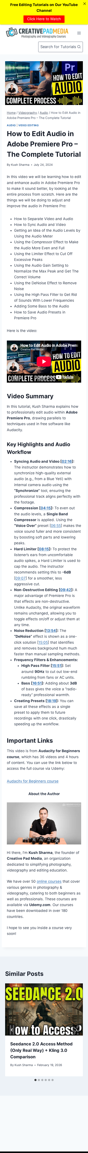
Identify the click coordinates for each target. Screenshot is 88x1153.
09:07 (20, 578)
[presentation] (44, 1009)
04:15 (46, 508)
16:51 (37, 683)
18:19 (51, 701)
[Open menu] (79, 33)
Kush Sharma (20, 164)
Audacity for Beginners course (33, 781)
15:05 (43, 642)
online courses (49, 881)
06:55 (56, 525)
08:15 (44, 549)
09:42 (65, 590)
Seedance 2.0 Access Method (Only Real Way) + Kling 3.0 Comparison (41, 1050)
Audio (11, 125)
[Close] (84, 3)
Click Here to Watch (44, 19)
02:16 (67, 461)
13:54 (51, 630)
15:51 (56, 665)
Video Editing (28, 125)
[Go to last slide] (12, 1030)
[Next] (76, 1030)
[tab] (35, 1080)
